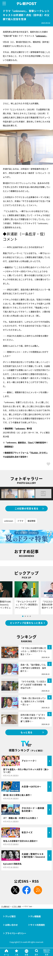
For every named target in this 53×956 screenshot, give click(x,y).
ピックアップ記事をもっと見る (26, 622)
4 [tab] (30, 616)
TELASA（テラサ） (38, 452)
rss (38, 890)
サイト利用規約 (37, 924)
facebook (26, 890)
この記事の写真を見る (26, 508)
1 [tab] (22, 616)
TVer (30, 442)
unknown (40, 35)
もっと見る (26, 732)
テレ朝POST (26, 3)
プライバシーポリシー (15, 933)
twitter (15, 890)
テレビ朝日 (10, 916)
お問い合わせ (11, 924)
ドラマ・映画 (16, 906)
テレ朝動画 (35, 916)
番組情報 (31, 520)
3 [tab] (27, 616)
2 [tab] (25, 616)
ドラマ (20, 520)
